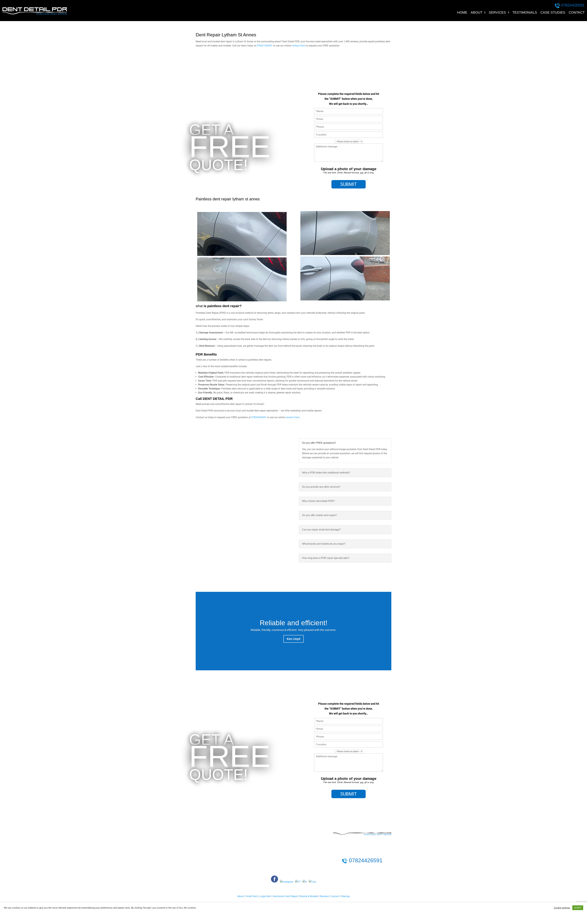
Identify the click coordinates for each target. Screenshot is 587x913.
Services (497, 12)
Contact (577, 12)
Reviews (324, 896)
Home (462, 12)
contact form (298, 45)
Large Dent (265, 896)
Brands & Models (309, 896)
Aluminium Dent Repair (285, 896)
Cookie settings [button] (562, 907)
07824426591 (573, 5)
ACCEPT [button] (577, 908)
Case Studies (552, 12)
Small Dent (251, 896)
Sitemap (345, 896)
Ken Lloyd (293, 639)
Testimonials (524, 12)
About (476, 12)
